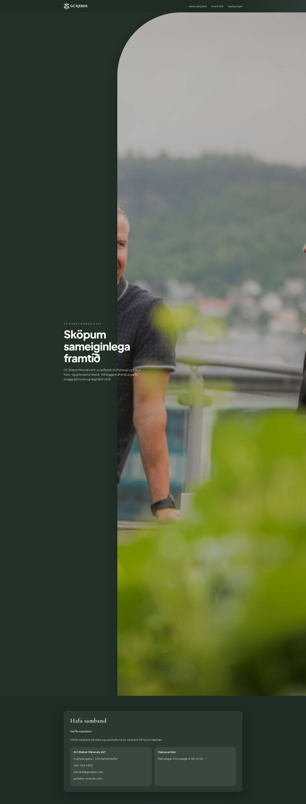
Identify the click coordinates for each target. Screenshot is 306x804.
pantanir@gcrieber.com (88, 772)
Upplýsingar (235, 6)
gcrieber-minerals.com (88, 778)
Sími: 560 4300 (83, 765)
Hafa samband (198, 6)
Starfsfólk (217, 6)
